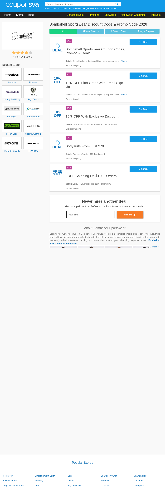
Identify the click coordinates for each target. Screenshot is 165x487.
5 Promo (90, 31)
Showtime (110, 15)
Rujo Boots (33, 99)
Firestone (94, 15)
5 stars (31, 53)
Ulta (69, 8)
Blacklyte (11, 116)
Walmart (63, 8)
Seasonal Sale (75, 15)
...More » (123, 61)
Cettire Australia (33, 133)
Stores (20, 15)
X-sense (33, 82)
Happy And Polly (12, 99)
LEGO (71, 480)
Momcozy (104, 8)
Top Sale (155, 15)
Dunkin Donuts (9, 480)
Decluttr (113, 8)
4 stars (26, 53)
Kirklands (138, 480)
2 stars (18, 53)
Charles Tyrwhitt (109, 475)
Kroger (86, 8)
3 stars (22, 53)
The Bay (39, 480)
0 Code (118, 31)
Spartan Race (141, 475)
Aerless (12, 82)
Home (7, 15)
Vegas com (77, 8)
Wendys (105, 480)
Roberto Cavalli (12, 151)
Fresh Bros (11, 133)
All (63, 31)
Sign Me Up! (130, 215)
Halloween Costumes (133, 15)
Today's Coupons (146, 31)
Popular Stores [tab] (82, 462)
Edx (70, 475)
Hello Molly (94, 8)
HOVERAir (33, 151)
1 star (14, 53)
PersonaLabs (33, 116)
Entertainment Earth (45, 475)
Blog (31, 15)
